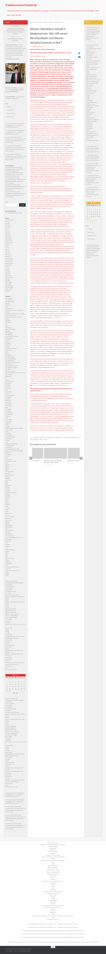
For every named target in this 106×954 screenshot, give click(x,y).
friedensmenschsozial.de (21, 5)
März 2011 (7, 253)
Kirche (6, 431)
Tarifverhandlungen (9, 558)
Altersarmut (8, 305)
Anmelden (9, 106)
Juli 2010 (7, 266)
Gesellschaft (8, 400)
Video (6, 667)
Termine (7, 661)
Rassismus (7, 518)
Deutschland (33, 22)
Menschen (7, 473)
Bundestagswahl (9, 338)
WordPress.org (10, 116)
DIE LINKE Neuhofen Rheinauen (12, 362)
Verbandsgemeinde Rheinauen (12, 567)
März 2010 (7, 273)
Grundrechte (8, 411)
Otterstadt (7, 496)
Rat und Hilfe (8, 520)
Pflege (6, 506)
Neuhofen (7, 487)
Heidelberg (7, 416)
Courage (7, 346)
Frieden (7, 393)
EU (6, 378)
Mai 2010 (7, 270)
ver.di (6, 565)
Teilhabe (7, 560)
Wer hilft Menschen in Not (11, 669)
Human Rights (8, 419)
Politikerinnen (8, 513)
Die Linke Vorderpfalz (10, 371)
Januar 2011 (8, 256)
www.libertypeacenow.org (16, 89)
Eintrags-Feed (10, 110)
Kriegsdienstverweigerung (11, 444)
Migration (7, 477)
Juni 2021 (7, 230)
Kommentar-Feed (11, 113)
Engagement (8, 376)
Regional (7, 523)
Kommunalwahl (8, 435)
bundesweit (8, 339)
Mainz (6, 463)
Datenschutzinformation (10, 612)
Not (80, 437)
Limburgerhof (8, 454)
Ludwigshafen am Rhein (10, 461)
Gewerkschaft (8, 404)
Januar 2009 (8, 284)
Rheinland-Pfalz (9, 534)
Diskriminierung (9, 374)
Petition (7, 503)
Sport (6, 555)
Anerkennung (35, 437)
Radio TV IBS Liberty (9, 516)
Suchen (7, 202)
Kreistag (7, 440)
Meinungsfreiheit (9, 471)
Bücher (7, 605)
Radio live (7, 648)
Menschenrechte (9, 475)
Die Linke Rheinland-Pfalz (11, 367)
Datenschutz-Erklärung (10, 608)
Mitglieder (7, 478)
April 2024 (7, 225)
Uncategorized (8, 563)
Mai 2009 (7, 279)
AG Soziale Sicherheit (10, 301)
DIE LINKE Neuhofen (10, 360)
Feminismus (8, 383)
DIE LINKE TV (8, 369)
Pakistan (7, 499)
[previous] (30, 458)
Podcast (7, 643)
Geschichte (7, 398)
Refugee (7, 522)
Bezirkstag (7, 331)
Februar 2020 (8, 239)
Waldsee (7, 574)
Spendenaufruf (8, 659)
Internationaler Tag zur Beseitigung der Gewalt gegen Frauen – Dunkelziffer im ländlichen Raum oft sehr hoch (14, 125)
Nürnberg (7, 490)
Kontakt (7, 629)
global (6, 407)
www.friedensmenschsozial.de (12, 58)
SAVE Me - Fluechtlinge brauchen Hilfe (14, 654)
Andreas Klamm (9, 308)
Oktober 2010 (8, 261)
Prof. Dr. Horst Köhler (34, 439)
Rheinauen (7, 532)
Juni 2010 (7, 268)
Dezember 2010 (9, 258)
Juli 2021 (7, 228)
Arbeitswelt (8, 322)
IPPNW (7, 424)
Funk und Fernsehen (10, 395)
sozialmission (8, 657)
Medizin (7, 470)
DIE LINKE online (9, 364)
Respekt (40, 439)
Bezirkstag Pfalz (9, 333)
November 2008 (9, 287)
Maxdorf (7, 466)
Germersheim (8, 397)
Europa (7, 379)
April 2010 (7, 272)
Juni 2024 (7, 221)
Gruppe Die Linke (9, 414)
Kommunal (7, 433)
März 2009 (7, 280)
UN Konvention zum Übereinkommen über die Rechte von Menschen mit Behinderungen (15, 664)
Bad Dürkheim (8, 327)
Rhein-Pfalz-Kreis (9, 530)
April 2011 (7, 251)
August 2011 (8, 244)
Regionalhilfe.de (59, 22)
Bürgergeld (7, 343)
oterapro (7, 494)
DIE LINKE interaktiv (9, 357)
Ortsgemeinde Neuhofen (11, 492)
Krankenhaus (8, 438)
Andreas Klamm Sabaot (10, 315)
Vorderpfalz (8, 568)
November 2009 (9, 277)
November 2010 (9, 260)
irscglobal (7, 426)
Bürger (7, 341)
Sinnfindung (8, 541)
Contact (7, 607)
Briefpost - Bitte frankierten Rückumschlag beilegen (53, 860)
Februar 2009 (8, 282)
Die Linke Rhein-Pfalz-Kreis (11, 365)
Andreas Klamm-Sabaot (10, 591)
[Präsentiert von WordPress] (10, 950)
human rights (8, 421)
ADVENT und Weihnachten (11, 581)
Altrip (6, 306)
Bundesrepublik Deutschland (11, 336)
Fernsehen (7, 385)
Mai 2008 (7, 291)
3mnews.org (8, 298)
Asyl (6, 324)
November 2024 (9, 220)
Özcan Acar (7, 497)
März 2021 (7, 233)
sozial (6, 548)
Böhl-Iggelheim (8, 334)
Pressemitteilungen (9, 645)
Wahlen (7, 572)
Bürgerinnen (8, 345)
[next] (81, 458)
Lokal (6, 457)
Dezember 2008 (9, 286)
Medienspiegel (8, 635)
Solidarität (45, 439)
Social (6, 542)
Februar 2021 (8, 235)
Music (6, 482)
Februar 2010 (8, 275)
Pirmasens (7, 508)
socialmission (8, 655)
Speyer (7, 553)
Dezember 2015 (9, 240)
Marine (64, 437)
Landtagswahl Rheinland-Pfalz (12, 449)
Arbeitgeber (8, 320)
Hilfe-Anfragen (8, 619)
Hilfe (61, 437)
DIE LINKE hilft (8, 355)
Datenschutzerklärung (10, 610)
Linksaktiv (7, 456)
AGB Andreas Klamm (10, 586)
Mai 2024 (7, 223)
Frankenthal (8, 388)
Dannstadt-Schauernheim (11, 348)
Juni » (17, 693)
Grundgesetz (8, 409)
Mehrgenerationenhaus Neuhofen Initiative (15, 636)
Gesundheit (8, 402)
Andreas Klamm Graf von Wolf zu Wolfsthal (15, 313)
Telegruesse (8, 562)
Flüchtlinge (7, 386)
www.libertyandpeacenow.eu (11, 91)
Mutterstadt (8, 485)
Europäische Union (9, 381)
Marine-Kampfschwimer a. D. (72, 437)
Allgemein (7, 303)
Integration (7, 423)
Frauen (7, 390)
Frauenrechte (8, 392)
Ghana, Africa (8, 405)
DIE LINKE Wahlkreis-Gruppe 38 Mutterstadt (15, 372)
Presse (51, 22)
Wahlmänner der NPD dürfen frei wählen (78, 460)
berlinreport (8, 593)
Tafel (6, 556)
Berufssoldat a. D (43, 437)
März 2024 (7, 227)
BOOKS (7, 600)
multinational (8, 480)
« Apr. (14, 693)
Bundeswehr (57, 437)
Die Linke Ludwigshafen (10, 359)
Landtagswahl (8, 447)
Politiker (7, 511)
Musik (6, 483)
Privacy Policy (8, 647)
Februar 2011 (8, 254)
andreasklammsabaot (37, 46)
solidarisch (7, 544)
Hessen (7, 418)
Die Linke (7, 353)
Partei (6, 501)
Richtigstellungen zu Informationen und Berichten (53, 905)
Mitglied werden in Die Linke (11, 638)
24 (9, 689)
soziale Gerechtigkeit (10, 549)
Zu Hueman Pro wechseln (25, 950)
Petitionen (7, 504)
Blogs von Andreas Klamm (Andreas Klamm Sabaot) (53, 857)
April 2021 (7, 232)
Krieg (6, 442)
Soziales (7, 551)
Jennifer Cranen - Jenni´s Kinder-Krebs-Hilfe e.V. (53, 881)
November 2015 (9, 242)
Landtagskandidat (9, 445)
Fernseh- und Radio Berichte (11, 615)
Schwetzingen (8, 539)
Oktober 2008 (8, 289)
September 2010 (9, 263)
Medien (41, 22)
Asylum (7, 326)
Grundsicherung (9, 412)
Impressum (8, 621)
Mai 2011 (7, 249)
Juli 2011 (7, 246)
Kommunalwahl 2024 (10, 437)
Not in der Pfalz (8, 640)
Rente (6, 529)
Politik (46, 22)
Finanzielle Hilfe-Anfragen (11, 617)
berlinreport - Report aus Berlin (12, 595)
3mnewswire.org (9, 300)
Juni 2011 (7, 247)
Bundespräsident (50, 437)
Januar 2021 (8, 237)
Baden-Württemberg (10, 329)
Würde (6, 575)
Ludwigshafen (8, 459)
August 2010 (8, 265)
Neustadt (7, 489)
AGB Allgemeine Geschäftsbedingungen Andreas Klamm (93, 48)
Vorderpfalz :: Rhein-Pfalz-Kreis (12, 570)
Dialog (6, 352)
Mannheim (7, 464)
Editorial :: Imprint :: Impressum (12, 614)
